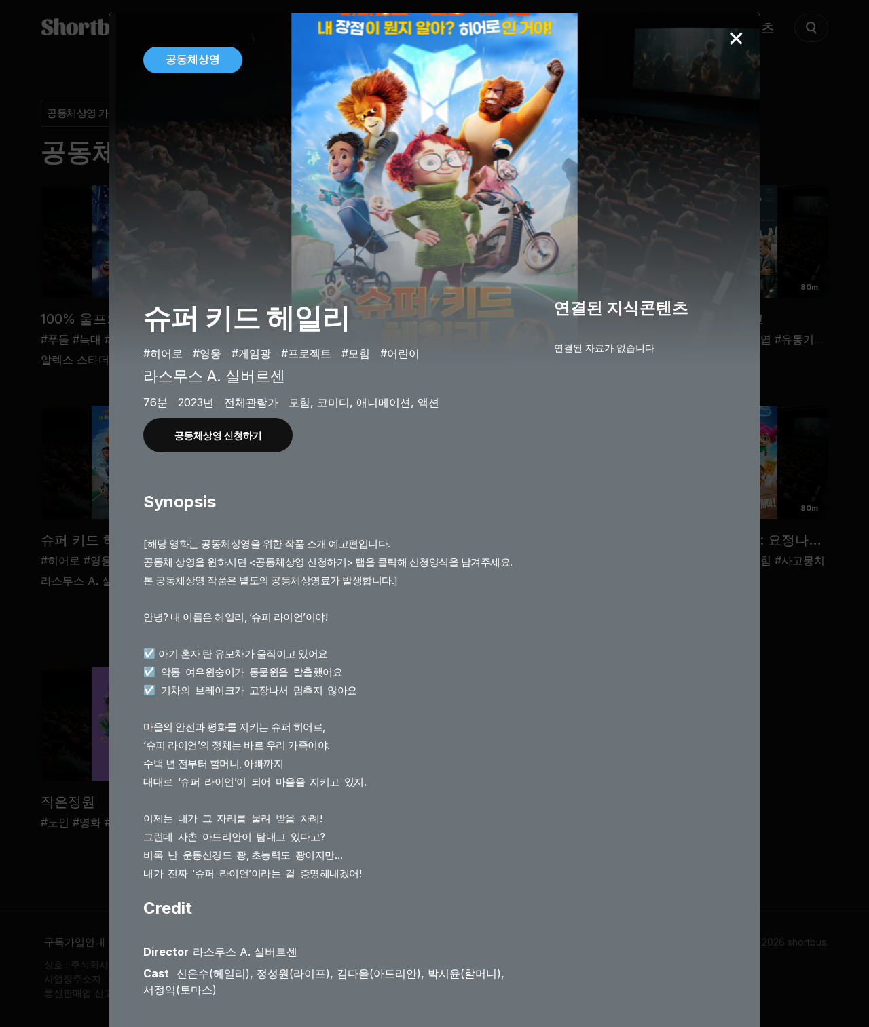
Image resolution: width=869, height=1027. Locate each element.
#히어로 (163, 353)
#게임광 (251, 353)
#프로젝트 (306, 353)
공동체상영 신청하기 (218, 435)
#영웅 (207, 353)
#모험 (355, 353)
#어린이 (400, 353)
